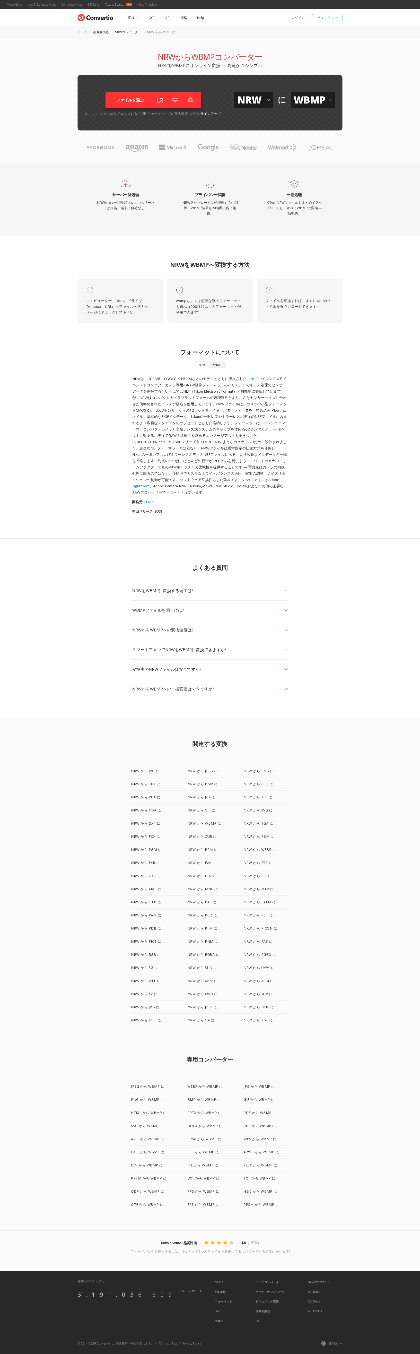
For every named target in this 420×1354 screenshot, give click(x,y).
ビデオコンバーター (268, 1282)
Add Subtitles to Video (42, 4)
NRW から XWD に (202, 994)
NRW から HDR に (146, 810)
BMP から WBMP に (204, 1099)
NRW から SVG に (258, 810)
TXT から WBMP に (260, 1178)
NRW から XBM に (202, 980)
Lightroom (140, 485)
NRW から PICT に (146, 941)
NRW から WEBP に (260, 849)
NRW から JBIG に (202, 1007)
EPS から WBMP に (203, 1204)
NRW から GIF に (201, 810)
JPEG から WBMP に (147, 1086)
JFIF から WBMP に (203, 1152)
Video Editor (15, 4)
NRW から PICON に (260, 928)
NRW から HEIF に (146, 1020)
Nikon (148, 502)
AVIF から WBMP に (147, 1139)
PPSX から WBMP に (204, 1139)
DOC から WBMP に (147, 1152)
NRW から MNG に (202, 889)
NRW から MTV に (258, 889)
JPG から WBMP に (259, 1086)
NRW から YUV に (258, 994)
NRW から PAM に (146, 915)
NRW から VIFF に (146, 980)
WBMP (217, 364)
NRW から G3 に (144, 875)
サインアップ (327, 17)
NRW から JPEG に (202, 770)
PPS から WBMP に (203, 1191)
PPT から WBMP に (260, 1125)
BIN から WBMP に (147, 1165)
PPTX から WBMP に (204, 1112)
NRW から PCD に (202, 915)
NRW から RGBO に (260, 954)
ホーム (82, 32)
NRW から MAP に (146, 889)
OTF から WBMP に (147, 1204)
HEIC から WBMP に (260, 1191)
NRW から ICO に (258, 797)
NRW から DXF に (145, 823)
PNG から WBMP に (147, 1099)
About (219, 1282)
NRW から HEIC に (259, 1007)
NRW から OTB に (146, 902)
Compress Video (71, 4)
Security (220, 1292)
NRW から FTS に (258, 862)
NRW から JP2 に (201, 797)
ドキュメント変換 (267, 1301)
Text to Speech (114, 4)
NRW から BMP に (202, 784)
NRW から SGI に (145, 967)
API (168, 17)
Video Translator (147, 4)
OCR (152, 17)
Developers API (318, 1282)
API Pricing (315, 1311)
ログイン (298, 17)
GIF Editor (93, 4)
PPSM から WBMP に (261, 1204)
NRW (202, 364)
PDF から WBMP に (260, 1112)
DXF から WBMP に (203, 1178)
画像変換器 (101, 32)
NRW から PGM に (146, 849)
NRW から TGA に (258, 823)
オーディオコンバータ (270, 1292)
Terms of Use (168, 1343)
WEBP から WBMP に (205, 1086)
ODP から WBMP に (147, 1191)
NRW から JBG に (145, 1007)
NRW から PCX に (145, 836)
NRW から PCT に (258, 915)
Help (200, 17)
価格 (183, 17)
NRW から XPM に (258, 980)
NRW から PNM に (202, 941)
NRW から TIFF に (146, 784)
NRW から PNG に (258, 770)
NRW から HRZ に (202, 875)
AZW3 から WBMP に (261, 1152)
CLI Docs (314, 1301)
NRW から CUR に (202, 836)
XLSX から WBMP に (260, 1165)
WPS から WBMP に (260, 1139)
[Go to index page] (95, 16)
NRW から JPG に (145, 770)
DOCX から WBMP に (205, 1125)
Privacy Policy (192, 1343)
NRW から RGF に (258, 1020)
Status (219, 1321)
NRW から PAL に (201, 902)
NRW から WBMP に (204, 823)
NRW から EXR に (145, 862)
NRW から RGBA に (203, 954)
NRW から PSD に (258, 784)
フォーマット (223, 1301)
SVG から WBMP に (147, 1125)
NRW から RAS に (258, 941)
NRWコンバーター (128, 32)
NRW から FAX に (201, 862)
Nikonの (256, 378)
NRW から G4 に (200, 1020)
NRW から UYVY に (259, 967)
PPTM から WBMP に (148, 1178)
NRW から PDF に (145, 797)
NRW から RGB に (146, 954)
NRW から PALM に (260, 902)
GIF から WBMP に (259, 1099)
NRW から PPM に (202, 849)
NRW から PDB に (146, 928)
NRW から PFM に (202, 928)
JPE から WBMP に (202, 1165)
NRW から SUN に (202, 967)
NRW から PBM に (259, 836)
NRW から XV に (144, 994)
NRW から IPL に (257, 875)
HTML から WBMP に (148, 1112)
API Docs (314, 1292)
